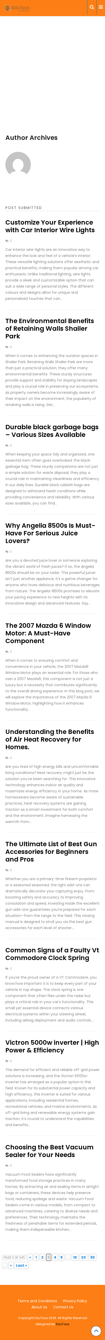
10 (75, 1257)
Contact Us (63, 1307)
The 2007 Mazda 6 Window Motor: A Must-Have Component (48, 633)
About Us (39, 1307)
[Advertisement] (52, 81)
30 (92, 1257)
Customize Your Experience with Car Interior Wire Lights (50, 226)
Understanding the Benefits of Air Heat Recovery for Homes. (49, 739)
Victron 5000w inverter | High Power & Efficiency (52, 1046)
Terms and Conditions (37, 1301)
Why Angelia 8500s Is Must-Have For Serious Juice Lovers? (50, 533)
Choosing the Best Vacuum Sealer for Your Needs (49, 1151)
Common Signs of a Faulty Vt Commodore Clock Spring (52, 954)
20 (83, 1257)
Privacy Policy (75, 1301)
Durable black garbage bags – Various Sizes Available (52, 431)
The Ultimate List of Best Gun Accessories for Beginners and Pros (51, 852)
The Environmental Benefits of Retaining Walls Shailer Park (49, 328)
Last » (21, 1265)
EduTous (62, 1324)
